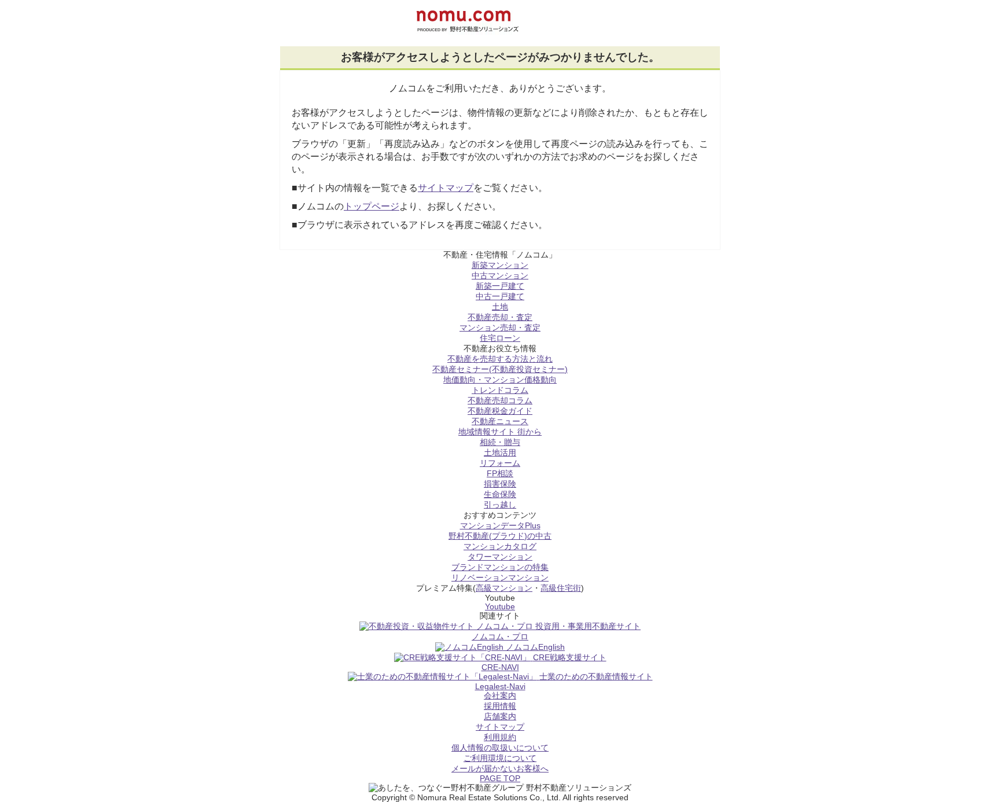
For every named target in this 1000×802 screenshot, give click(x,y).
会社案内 (500, 695)
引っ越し (500, 505)
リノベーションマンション (500, 577)
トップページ (371, 206)
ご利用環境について (500, 758)
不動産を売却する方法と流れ (500, 359)
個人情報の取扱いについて (500, 748)
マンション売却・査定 (500, 327)
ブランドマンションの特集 (500, 567)
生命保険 (500, 494)
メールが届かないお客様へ (500, 768)
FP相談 (500, 473)
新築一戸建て (500, 286)
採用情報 (500, 706)
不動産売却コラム (500, 400)
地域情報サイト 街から (500, 432)
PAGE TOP (500, 778)
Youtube (500, 606)
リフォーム (500, 463)
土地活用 (500, 452)
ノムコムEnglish (535, 647)
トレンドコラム (500, 390)
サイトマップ (445, 188)
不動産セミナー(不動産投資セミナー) (500, 369)
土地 (500, 307)
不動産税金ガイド (500, 411)
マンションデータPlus (500, 525)
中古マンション (500, 275)
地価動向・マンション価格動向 (500, 380)
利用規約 (500, 737)
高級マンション (504, 588)
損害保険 (500, 484)
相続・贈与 (500, 442)
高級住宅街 (561, 588)
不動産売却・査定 (500, 317)
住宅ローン (500, 338)
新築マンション (500, 265)
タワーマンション (500, 557)
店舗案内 (500, 716)
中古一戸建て (500, 296)
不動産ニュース (500, 421)
